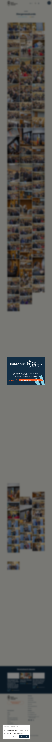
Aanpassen (7, 736)
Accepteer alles (24, 736)
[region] (16, 732)
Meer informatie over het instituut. (30, 380)
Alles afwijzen (15, 736)
